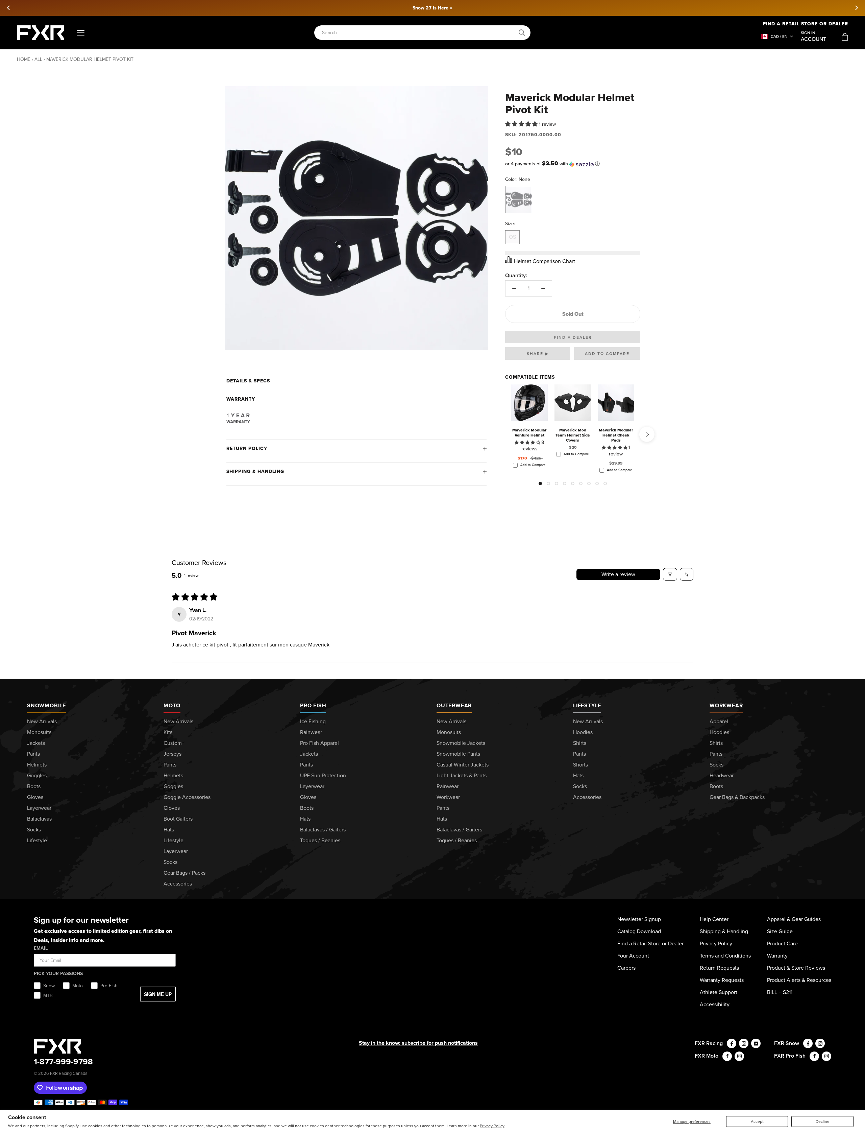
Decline (823, 1121)
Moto (172, 705)
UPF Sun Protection (323, 775)
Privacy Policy (492, 1126)
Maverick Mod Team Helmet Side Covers (572, 435)
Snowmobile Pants (458, 754)
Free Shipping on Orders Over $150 (432, 7)
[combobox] (418, 32)
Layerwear (39, 808)
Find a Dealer (573, 337)
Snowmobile (46, 705)
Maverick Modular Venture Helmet (529, 432)
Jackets (36, 743)
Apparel (719, 721)
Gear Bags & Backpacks (737, 797)
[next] (856, 8)
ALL (38, 59)
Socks (34, 829)
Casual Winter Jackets (463, 765)
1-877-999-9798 (63, 1062)
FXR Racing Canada (69, 1073)
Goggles (37, 775)
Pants (33, 754)
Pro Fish (313, 705)
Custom (173, 743)
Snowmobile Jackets (461, 743)
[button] (522, 124)
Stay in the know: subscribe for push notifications (418, 1043)
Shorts (580, 765)
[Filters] (670, 574)
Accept (757, 1121)
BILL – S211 (779, 992)
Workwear (448, 797)
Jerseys (172, 754)
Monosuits (39, 732)
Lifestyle (37, 840)
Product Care (782, 943)
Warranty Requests (722, 980)
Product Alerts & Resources (799, 980)
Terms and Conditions (725, 956)
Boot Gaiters (178, 819)
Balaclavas (39, 819)
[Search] (522, 32)
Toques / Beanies (320, 840)
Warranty (777, 956)
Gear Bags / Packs (184, 873)
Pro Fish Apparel (319, 743)
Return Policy (246, 448)
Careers (626, 968)
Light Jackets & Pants (462, 775)
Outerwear (454, 705)
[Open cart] (845, 37)
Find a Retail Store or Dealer (805, 23)
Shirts (579, 743)
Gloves (35, 797)
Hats (169, 829)
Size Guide (780, 931)
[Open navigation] (80, 33)
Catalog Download (639, 931)
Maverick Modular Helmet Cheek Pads (616, 435)
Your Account (633, 956)
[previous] (8, 8)
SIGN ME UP (158, 994)
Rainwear (311, 732)
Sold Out (573, 314)
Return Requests (719, 968)
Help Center (714, 919)
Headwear (722, 775)
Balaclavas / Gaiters (323, 829)
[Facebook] (731, 1043)
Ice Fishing (313, 721)
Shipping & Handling (255, 471)
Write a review (618, 574)
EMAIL (41, 948)
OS (512, 237)
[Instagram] (743, 1043)
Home (23, 59)
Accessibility (715, 1004)
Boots (34, 786)
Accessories (178, 884)
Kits (168, 732)
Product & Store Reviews (796, 968)
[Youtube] (756, 1043)
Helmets (37, 765)
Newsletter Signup (639, 919)
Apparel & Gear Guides (794, 919)
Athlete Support (718, 992)
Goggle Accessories (187, 797)
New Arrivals (42, 721)
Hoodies (583, 732)
